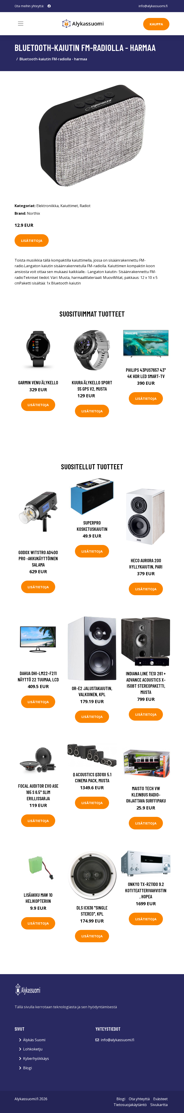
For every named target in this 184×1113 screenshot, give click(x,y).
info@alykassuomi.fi (153, 6)
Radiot (85, 205)
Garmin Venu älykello (38, 382)
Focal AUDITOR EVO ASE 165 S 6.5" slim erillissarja (38, 792)
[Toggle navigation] (21, 23)
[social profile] (49, 6)
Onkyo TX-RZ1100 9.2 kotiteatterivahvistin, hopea (145, 890)
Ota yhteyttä (139, 1098)
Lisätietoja (31, 240)
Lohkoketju (32, 1049)
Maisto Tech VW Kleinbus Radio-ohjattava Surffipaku (146, 794)
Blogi (27, 1067)
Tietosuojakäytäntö (130, 1104)
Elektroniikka (47, 205)
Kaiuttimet (69, 205)
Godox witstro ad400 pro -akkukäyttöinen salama (38, 558)
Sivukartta (159, 1104)
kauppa (156, 24)
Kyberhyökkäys (36, 1058)
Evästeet (160, 1098)
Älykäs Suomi (34, 1039)
